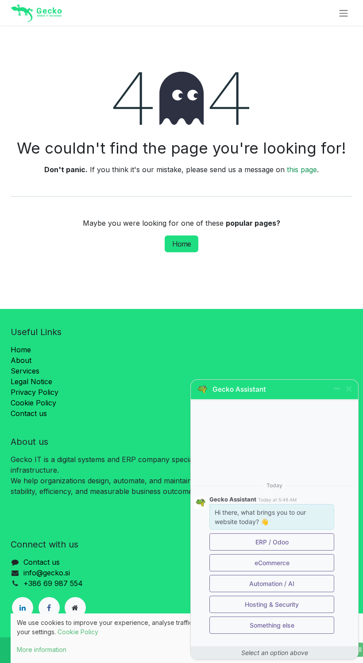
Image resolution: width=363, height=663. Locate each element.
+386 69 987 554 (53, 583)
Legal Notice (31, 381)
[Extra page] (75, 607)
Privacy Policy (34, 392)
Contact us (29, 413)
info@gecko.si (46, 572)
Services (25, 370)
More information (41, 649)
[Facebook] (49, 607)
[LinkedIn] (22, 607)
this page (302, 169)
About (21, 360)
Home (181, 243)
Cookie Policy (33, 402)
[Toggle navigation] (343, 13)
